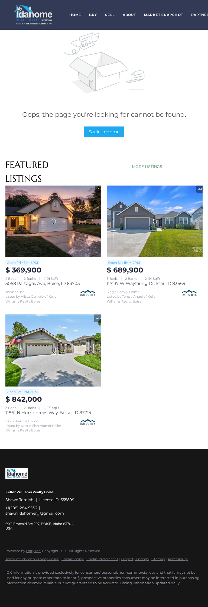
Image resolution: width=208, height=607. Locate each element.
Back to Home (104, 131)
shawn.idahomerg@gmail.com (34, 513)
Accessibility (178, 559)
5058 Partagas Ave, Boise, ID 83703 (42, 283)
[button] (33, 15)
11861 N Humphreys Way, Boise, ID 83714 (48, 412)
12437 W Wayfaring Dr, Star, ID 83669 (146, 283)
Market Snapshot (163, 15)
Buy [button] (93, 15)
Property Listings (135, 559)
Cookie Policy (72, 559)
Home (75, 15)
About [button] (129, 15)
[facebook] (11, 592)
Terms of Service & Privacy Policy (32, 559)
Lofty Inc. (33, 551)
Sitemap (158, 559)
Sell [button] (109, 15)
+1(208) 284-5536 (21, 507)
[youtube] (27, 592)
